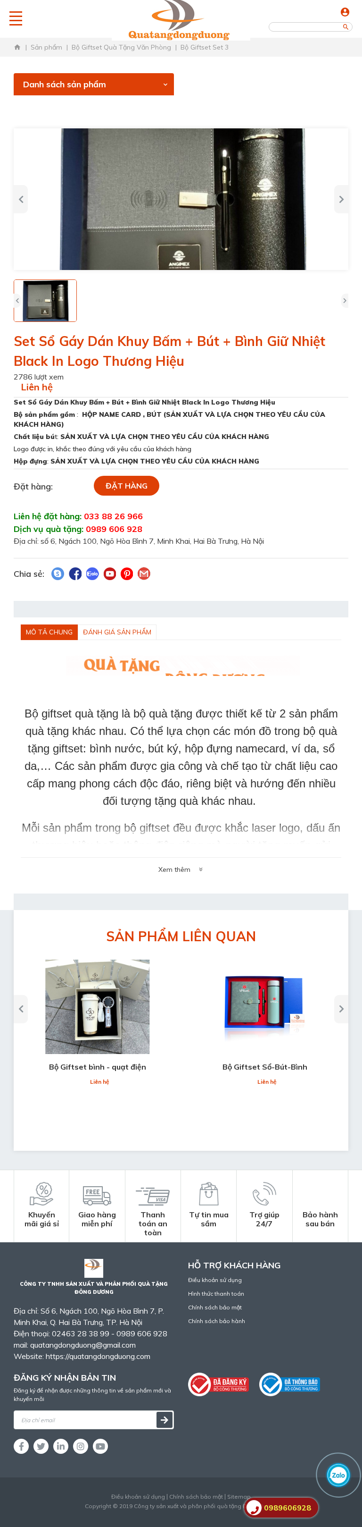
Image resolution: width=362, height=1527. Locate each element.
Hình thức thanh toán (216, 1293)
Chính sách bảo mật (215, 1307)
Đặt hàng (127, 485)
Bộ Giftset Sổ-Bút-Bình (264, 1066)
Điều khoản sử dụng (215, 1279)
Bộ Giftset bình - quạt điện (97, 1066)
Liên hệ (37, 387)
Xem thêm (174, 869)
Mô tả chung (49, 632)
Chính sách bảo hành (216, 1321)
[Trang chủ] (17, 47)
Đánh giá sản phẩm (117, 632)
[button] (21, 199)
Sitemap (239, 1497)
